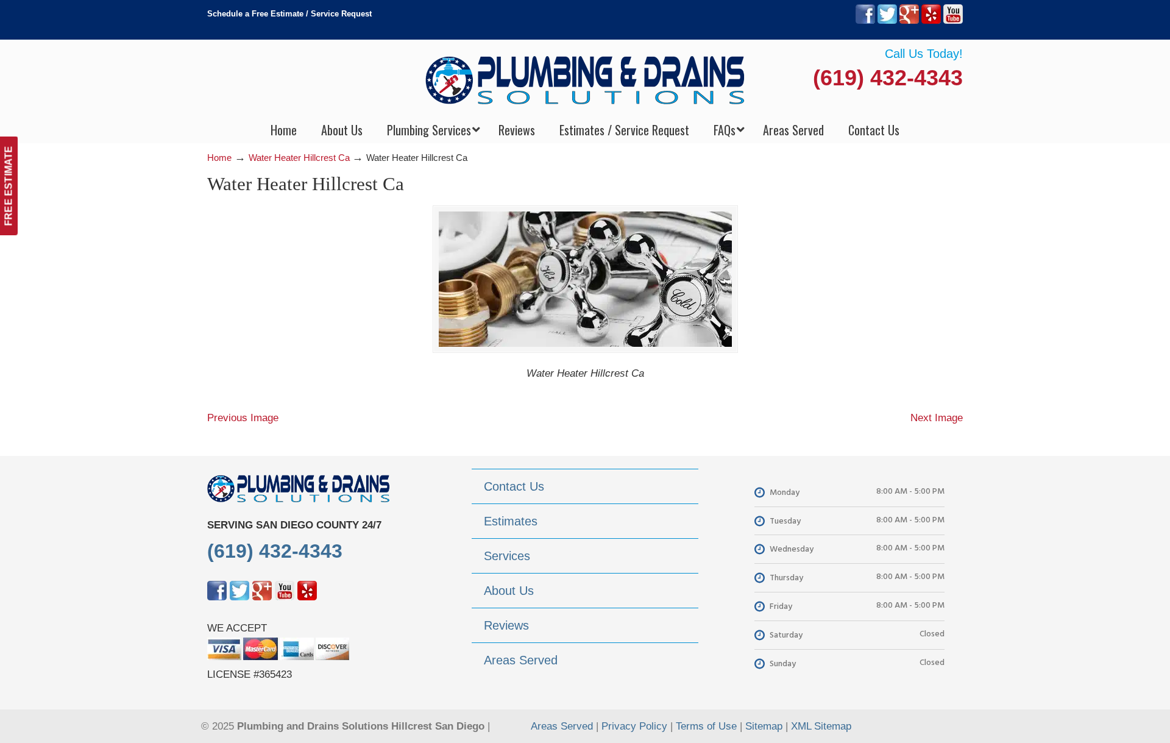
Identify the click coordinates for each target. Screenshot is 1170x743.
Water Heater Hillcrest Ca (299, 157)
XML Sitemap (821, 726)
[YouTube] (953, 21)
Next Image (936, 418)
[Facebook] (865, 21)
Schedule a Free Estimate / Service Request (289, 13)
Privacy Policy (634, 726)
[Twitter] (887, 21)
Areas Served (562, 726)
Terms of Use (706, 726)
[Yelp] (931, 21)
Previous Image (242, 418)
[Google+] (909, 21)
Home (219, 157)
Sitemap (763, 726)
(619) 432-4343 (888, 77)
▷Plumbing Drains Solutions (585, 79)
